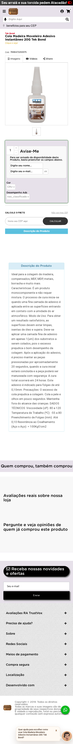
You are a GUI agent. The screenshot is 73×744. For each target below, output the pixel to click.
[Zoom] (36, 131)
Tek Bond (10, 33)
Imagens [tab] (15, 59)
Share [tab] (49, 59)
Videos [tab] (33, 59)
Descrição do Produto (37, 231)
